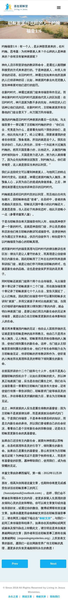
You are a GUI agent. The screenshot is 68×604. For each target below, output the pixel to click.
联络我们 (55, 596)
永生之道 (13, 596)
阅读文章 (27, 596)
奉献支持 (45, 518)
